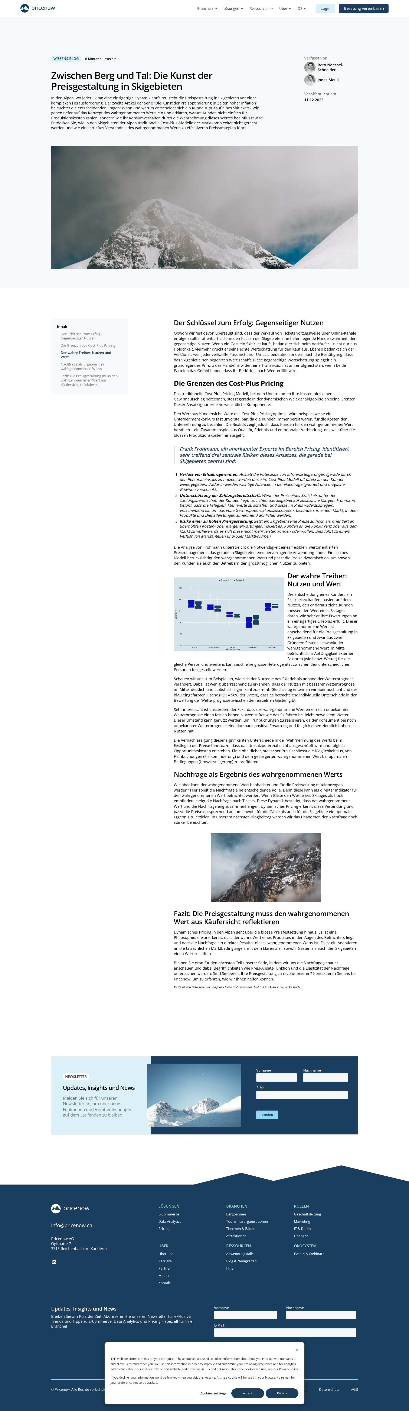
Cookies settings (213, 1393)
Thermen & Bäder (240, 1228)
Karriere (165, 1261)
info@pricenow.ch (71, 1225)
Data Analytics (169, 1221)
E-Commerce (168, 1214)
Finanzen (301, 1236)
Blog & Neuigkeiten (241, 1261)
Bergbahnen (236, 1214)
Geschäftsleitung (307, 1214)
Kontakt (164, 1282)
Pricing (164, 1228)
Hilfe (229, 1268)
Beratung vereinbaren (364, 8)
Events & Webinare (309, 1253)
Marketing (302, 1221)
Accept (247, 1393)
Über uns (165, 1253)
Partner (164, 1268)
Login (326, 8)
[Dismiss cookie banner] (296, 1350)
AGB (354, 1389)
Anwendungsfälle (240, 1253)
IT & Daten (302, 1228)
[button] (207, 8)
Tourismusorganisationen (247, 1221)
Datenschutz (329, 1389)
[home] (37, 8)
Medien (164, 1275)
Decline (282, 1393)
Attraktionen (236, 1236)
